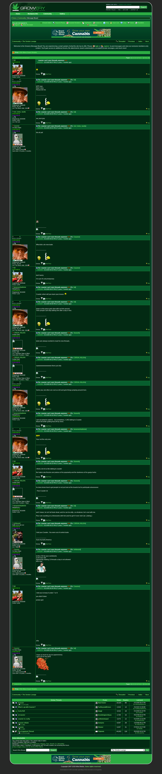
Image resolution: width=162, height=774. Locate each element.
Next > (140, 58)
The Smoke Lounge (29, 41)
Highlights (88, 23)
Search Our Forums (124, 4)
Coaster (76, 237)
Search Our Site (112, 4)
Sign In (17, 25)
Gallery (62, 14)
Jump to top (17, 684)
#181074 (40, 650)
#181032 (40, 62)
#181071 (40, 588)
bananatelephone (80, 429)
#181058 (40, 431)
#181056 (40, 384)
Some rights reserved (93, 766)
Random (141, 23)
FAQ (107, 23)
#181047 (40, 304)
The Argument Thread (26, 731)
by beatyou (139, 716)
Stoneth (76, 333)
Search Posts (60, 23)
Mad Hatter (102, 703)
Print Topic (39, 747)
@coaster (21, 715)
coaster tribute (23, 723)
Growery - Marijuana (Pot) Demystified (30, 7)
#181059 (40, 463)
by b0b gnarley (139, 733)
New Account (28, 25)
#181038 (40, 239)
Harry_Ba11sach (34, 743)
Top (148, 74)
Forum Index (47, 23)
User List (116, 23)
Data (47, 743)
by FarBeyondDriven (139, 708)
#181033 (40, 81)
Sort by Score (30, 747)
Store (132, 23)
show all (146, 58)
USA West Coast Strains (28, 52)
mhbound (77, 549)
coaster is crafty (24, 719)
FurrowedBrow (23, 743)
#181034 (40, 114)
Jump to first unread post (21, 58)
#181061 (40, 507)
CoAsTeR (21, 711)
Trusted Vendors (75, 23)
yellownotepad (103, 719)
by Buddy (140, 728)
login (97, 46)
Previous (131, 41)
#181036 (40, 128)
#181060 (40, 483)
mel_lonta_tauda (80, 126)
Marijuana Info (33, 14)
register (106, 46)
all (26, 704)
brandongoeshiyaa (105, 715)
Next (147, 41)
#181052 (40, 359)
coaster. (21, 727)
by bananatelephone (139, 704)
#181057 (40, 415)
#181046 (40, 289)
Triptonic (101, 731)
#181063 (40, 525)
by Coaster (139, 712)
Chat (124, 23)
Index (140, 41)
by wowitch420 (139, 720)
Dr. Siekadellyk (59, 743)
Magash (42, 743)
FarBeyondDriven (104, 707)
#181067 (40, 551)
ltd (74, 80)
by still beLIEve (139, 724)
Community (47, 14)
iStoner (100, 727)
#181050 (40, 335)
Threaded (121, 41)
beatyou (101, 723)
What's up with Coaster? (27, 707)
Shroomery (93, 25)
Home (18, 14)
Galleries (98, 23)
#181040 (40, 270)
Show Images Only (19, 747)
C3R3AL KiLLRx (79, 357)
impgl (100, 711)
